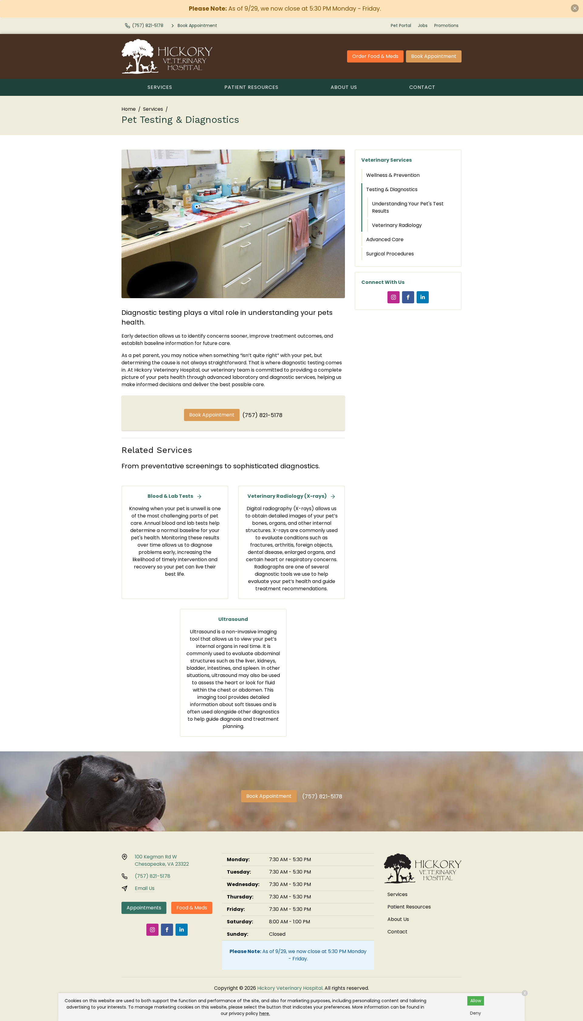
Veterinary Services (386, 160)
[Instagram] (393, 297)
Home (128, 109)
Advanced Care (385, 239)
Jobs (423, 25)
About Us (344, 87)
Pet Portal (401, 25)
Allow (475, 1001)
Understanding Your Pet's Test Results (408, 207)
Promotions (446, 25)
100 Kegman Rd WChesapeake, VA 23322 (162, 860)
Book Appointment (433, 56)
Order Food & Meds (375, 56)
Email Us (145, 888)
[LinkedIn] (423, 297)
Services (160, 87)
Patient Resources (251, 87)
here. (264, 1013)
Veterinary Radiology (397, 225)
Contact (422, 87)
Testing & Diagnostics (392, 189)
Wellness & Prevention (393, 175)
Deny (475, 1013)
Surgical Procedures (390, 253)
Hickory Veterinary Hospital (289, 988)
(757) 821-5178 (262, 415)
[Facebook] (408, 297)
